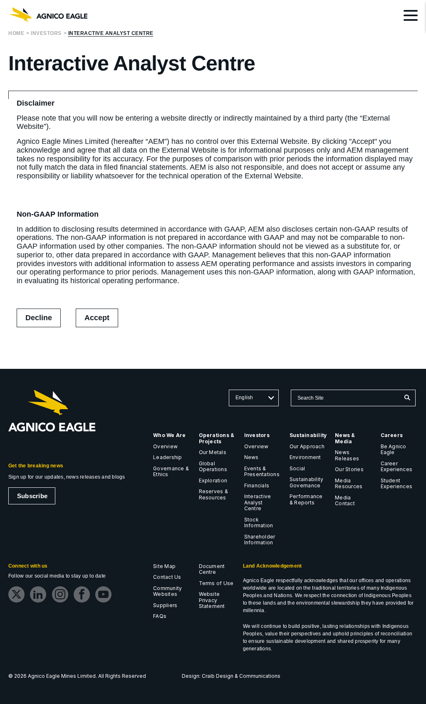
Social (297, 468)
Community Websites (167, 591)
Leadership (167, 457)
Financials (256, 485)
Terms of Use (216, 583)
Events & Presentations (262, 471)
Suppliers (165, 605)
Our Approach (307, 446)
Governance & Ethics (171, 471)
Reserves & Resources (213, 494)
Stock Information (258, 522)
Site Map (164, 566)
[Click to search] (407, 398)
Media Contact (345, 500)
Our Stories (349, 469)
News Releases (347, 455)
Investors (46, 33)
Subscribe (32, 495)
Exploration (213, 480)
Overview (165, 446)
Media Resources (348, 483)
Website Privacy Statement (212, 600)
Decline (38, 318)
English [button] (244, 397)
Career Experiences (397, 466)
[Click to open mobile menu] (411, 16)
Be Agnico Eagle (393, 449)
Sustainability (308, 435)
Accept (101, 320)
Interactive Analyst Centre (111, 33)
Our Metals (212, 452)
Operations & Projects (217, 438)
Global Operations (213, 466)
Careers (392, 435)
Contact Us (167, 577)
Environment (305, 457)
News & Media (345, 438)
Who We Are (169, 435)
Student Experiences (397, 483)
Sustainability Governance (306, 482)
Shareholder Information (259, 540)
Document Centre (212, 569)
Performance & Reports (306, 499)
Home (16, 33)
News (251, 457)
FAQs (159, 616)
